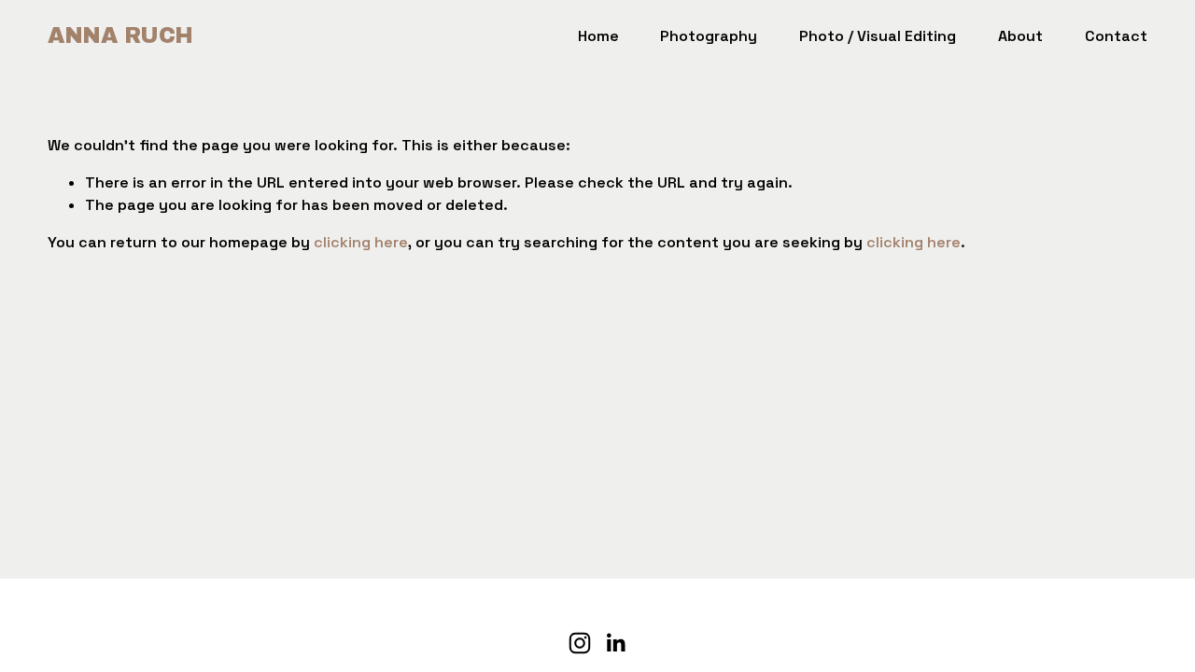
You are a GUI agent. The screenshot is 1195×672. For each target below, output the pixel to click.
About (1020, 36)
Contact (1116, 36)
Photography (708, 36)
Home (598, 36)
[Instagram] (580, 643)
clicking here (361, 242)
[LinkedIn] (615, 643)
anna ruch (120, 35)
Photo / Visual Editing (877, 36)
